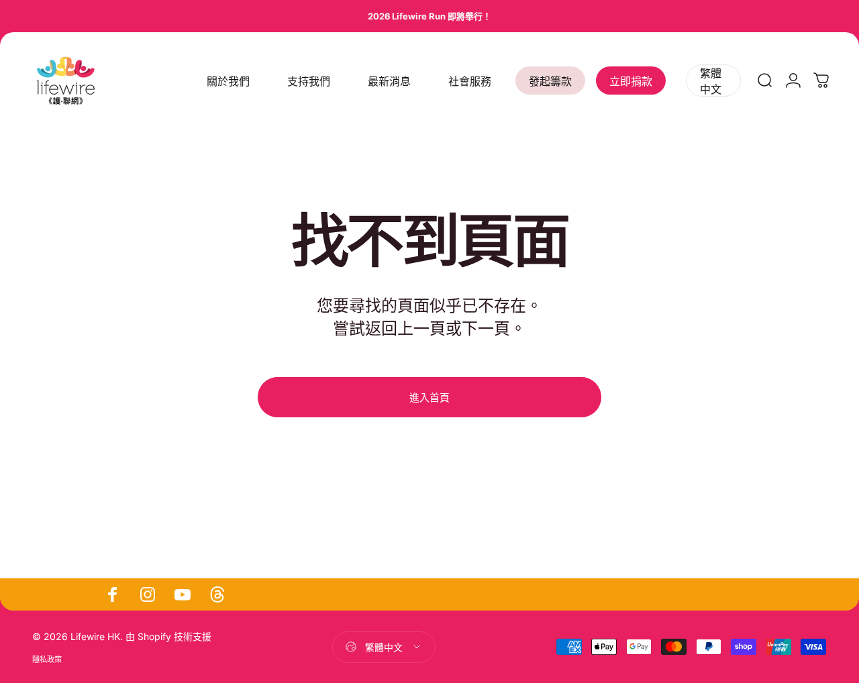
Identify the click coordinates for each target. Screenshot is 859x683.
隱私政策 (47, 659)
